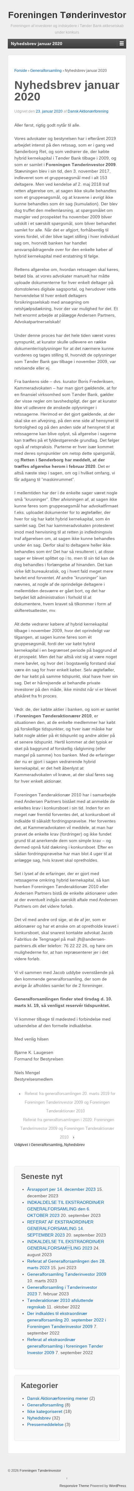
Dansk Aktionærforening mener (57, 1398)
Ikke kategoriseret (44, 1411)
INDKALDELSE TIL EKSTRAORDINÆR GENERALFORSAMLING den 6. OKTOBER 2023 (65, 1209)
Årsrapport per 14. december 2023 (61, 1189)
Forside (20, 70)
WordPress (117, 1486)
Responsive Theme (74, 1486)
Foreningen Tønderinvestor (67, 15)
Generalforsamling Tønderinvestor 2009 (66, 1274)
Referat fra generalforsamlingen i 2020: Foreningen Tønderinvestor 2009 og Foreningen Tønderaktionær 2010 (67, 1128)
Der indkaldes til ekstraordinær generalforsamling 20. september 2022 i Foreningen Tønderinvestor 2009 (66, 1320)
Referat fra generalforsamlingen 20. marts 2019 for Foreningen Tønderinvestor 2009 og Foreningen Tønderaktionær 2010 (70, 1102)
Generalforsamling (46, 70)
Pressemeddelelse (45, 1424)
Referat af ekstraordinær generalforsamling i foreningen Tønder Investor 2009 (65, 1346)
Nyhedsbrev (74, 1145)
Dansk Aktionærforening (88, 111)
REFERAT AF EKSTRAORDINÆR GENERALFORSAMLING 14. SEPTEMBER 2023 (60, 1228)
